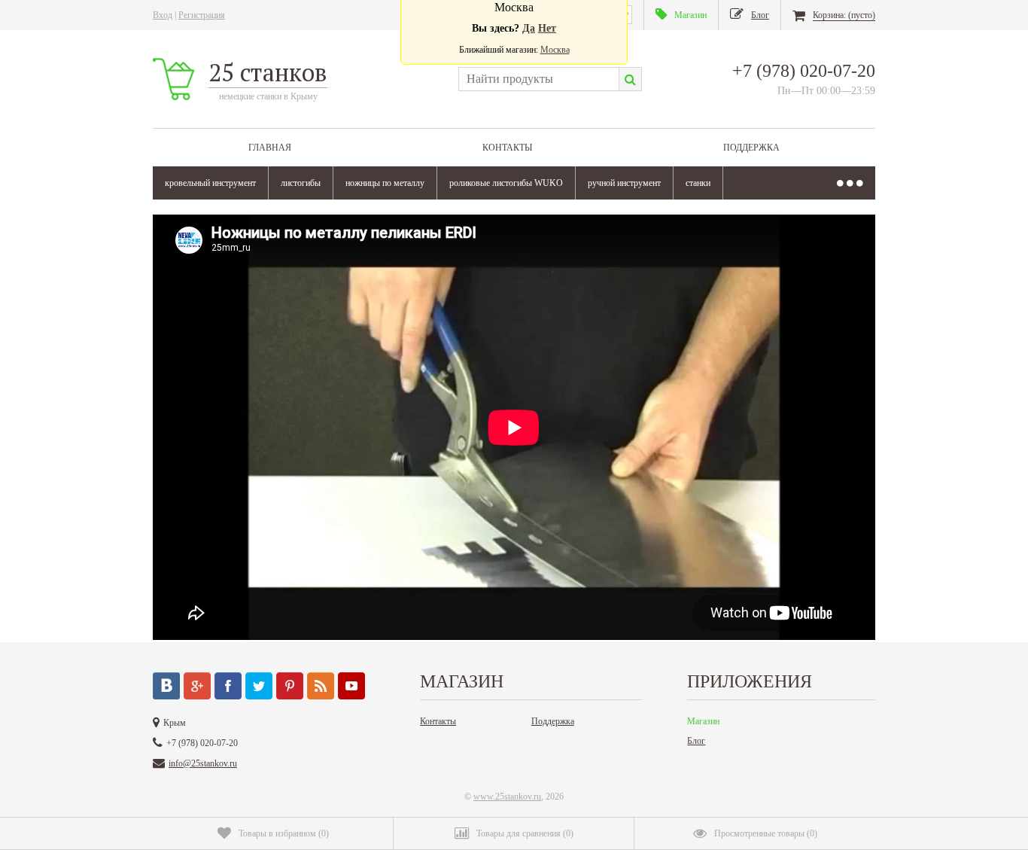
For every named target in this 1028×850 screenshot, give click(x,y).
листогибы (301, 183)
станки (698, 183)
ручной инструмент (624, 183)
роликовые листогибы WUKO (506, 183)
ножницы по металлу (384, 183)
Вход (162, 15)
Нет (547, 28)
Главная (269, 147)
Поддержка (751, 147)
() (284, 833)
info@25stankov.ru (203, 763)
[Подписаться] (320, 685)
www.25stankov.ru (507, 796)
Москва (555, 49)
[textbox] (538, 79)
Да (528, 28)
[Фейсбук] (228, 685)
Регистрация (201, 15)
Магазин (703, 721)
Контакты (507, 147)
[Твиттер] (258, 685)
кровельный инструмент (210, 183)
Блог (696, 741)
